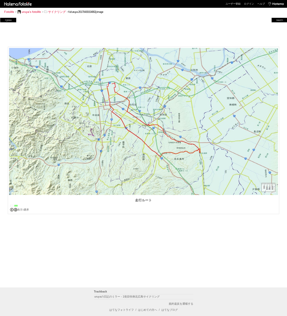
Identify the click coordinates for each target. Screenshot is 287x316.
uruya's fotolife (31, 11)
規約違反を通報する (181, 303)
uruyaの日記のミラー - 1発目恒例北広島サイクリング (127, 296)
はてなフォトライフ (121, 309)
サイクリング (57, 11)
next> (279, 20)
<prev (8, 20)
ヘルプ (261, 3)
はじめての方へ (147, 309)
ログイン (249, 3)
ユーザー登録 (233, 3)
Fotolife (9, 11)
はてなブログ (169, 309)
